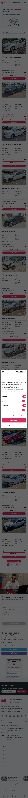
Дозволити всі (14, 420)
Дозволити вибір (14, 425)
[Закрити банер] (25, 371)
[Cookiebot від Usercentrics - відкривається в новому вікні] (17, 372)
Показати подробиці (18, 415)
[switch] (24, 401)
